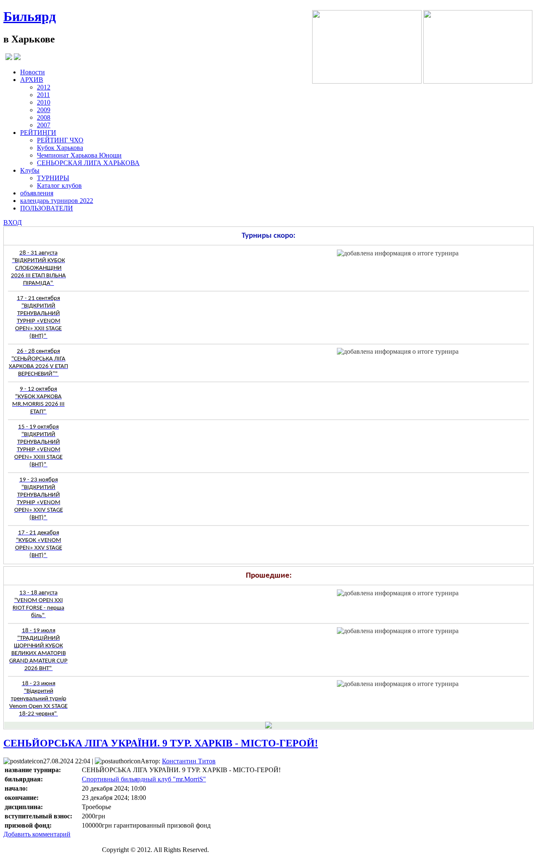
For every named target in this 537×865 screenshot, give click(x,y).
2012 (43, 87)
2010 (43, 102)
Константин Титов (189, 761)
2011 (43, 94)
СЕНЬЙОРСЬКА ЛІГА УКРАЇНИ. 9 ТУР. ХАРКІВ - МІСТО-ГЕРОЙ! (160, 743)
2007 (43, 125)
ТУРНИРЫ (53, 177)
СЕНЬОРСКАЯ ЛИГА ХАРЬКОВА (88, 162)
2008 (43, 117)
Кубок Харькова (60, 147)
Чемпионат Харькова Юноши (79, 155)
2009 (43, 109)
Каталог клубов (59, 185)
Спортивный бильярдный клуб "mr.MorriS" (144, 779)
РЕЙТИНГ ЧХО (60, 140)
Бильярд (29, 16)
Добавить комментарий (36, 834)
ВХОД (12, 222)
